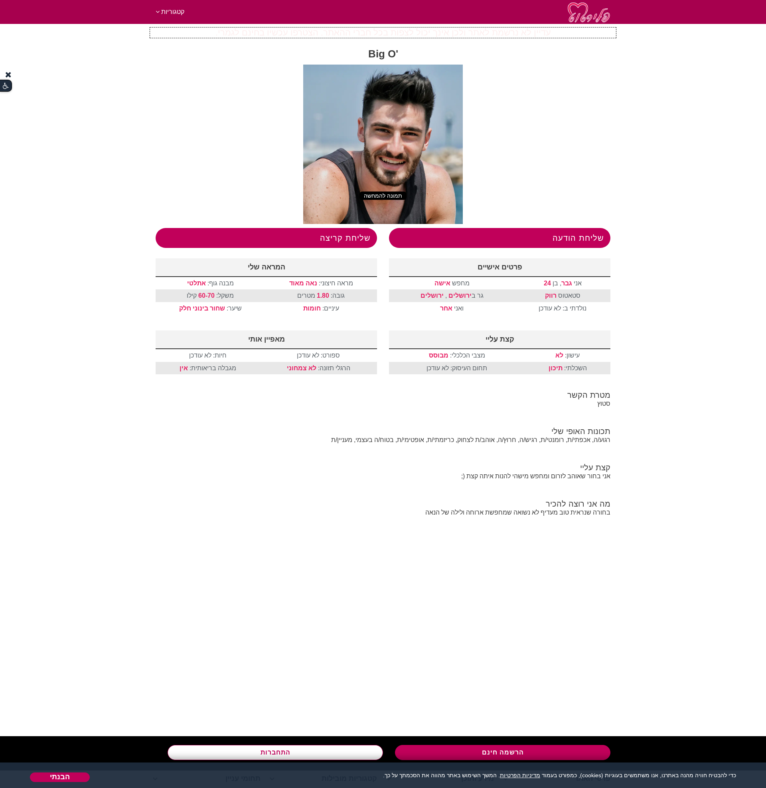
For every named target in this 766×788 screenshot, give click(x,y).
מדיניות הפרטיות (520, 775)
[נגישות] (6, 86)
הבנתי (60, 777)
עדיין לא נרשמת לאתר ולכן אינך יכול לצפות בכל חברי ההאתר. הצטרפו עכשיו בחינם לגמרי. (383, 32)
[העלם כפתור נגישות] (8, 74)
